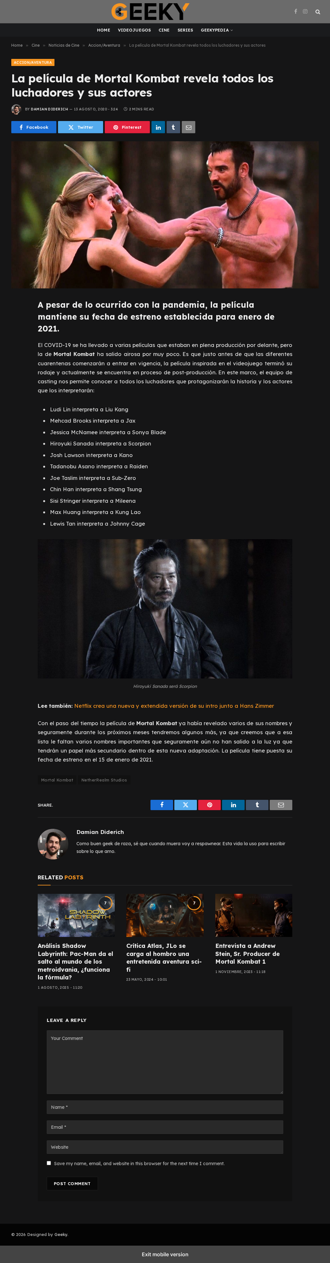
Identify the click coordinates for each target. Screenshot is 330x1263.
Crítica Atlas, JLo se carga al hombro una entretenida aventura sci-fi (164, 957)
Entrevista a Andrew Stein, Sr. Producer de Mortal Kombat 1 (247, 953)
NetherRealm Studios (104, 779)
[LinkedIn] (19, 349)
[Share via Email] (188, 127)
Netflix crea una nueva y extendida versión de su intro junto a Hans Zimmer (174, 705)
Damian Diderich (49, 109)
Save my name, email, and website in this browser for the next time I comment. (139, 1163)
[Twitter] (19, 335)
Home (103, 30)
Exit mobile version (165, 1254)
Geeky (60, 1234)
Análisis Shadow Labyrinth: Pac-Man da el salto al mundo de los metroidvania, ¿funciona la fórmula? (75, 961)
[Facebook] (19, 320)
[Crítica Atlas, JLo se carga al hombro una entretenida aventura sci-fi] (164, 915)
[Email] (19, 378)
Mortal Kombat (57, 779)
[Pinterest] (19, 364)
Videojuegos (134, 30)
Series (185, 30)
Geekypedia (214, 30)
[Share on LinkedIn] (158, 127)
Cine (164, 30)
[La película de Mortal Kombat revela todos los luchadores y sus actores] (165, 214)
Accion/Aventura (33, 62)
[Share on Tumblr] (173, 127)
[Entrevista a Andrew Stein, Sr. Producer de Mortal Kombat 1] (253, 915)
